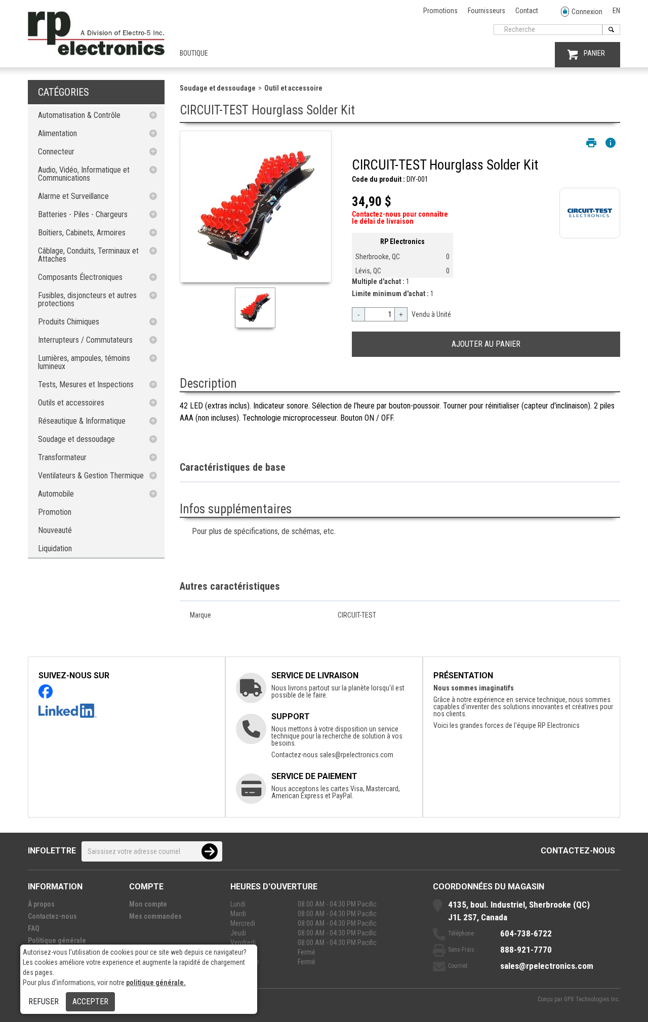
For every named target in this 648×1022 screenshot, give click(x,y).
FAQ (33, 928)
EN (616, 11)
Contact (526, 11)
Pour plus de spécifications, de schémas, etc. (264, 531)
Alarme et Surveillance (73, 196)
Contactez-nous (578, 850)
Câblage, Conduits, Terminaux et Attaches (88, 255)
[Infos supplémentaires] (610, 143)
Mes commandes (155, 916)
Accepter (90, 1001)
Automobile (56, 494)
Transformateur (62, 457)
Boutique (194, 53)
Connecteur (56, 151)
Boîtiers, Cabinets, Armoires (82, 232)
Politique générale (57, 940)
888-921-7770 (526, 950)
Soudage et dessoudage (76, 439)
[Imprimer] (591, 143)
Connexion (587, 12)
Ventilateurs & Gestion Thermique (91, 475)
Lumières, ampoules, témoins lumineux (84, 362)
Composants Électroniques (80, 277)
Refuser (43, 1001)
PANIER (594, 53)
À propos (41, 904)
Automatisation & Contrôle (79, 115)
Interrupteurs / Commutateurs (85, 340)
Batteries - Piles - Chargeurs (83, 214)
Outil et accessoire (293, 88)
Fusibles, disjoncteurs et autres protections (87, 299)
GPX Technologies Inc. (592, 999)
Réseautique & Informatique (82, 421)
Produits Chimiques (68, 321)
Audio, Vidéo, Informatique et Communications (84, 174)
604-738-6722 (526, 933)
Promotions (440, 11)
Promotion (54, 512)
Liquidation (55, 548)
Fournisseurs (486, 11)
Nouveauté (55, 530)
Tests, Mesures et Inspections (86, 384)
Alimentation (57, 133)
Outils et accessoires (71, 402)
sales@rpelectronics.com (356, 755)
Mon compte (148, 904)
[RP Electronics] (96, 53)
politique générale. (156, 982)
